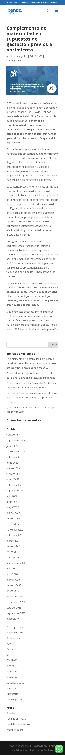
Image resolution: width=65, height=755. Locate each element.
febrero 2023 (13, 474)
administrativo (14, 632)
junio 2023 (12, 462)
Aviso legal (41, 746)
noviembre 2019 (15, 602)
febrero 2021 (13, 546)
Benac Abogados (18, 56)
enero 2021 (12, 552)
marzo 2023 (13, 468)
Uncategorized (13, 60)
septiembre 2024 (16, 440)
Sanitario (11, 677)
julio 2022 (11, 496)
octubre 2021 (13, 535)
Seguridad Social (15, 682)
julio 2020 (11, 568)
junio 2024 (12, 446)
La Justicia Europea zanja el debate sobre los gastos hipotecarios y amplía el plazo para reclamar (31, 398)
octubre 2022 (13, 485)
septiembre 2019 (16, 613)
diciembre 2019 (15, 596)
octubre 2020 (13, 557)
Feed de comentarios (18, 724)
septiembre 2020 (16, 563)
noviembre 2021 (15, 529)
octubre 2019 (13, 607)
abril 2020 (12, 574)
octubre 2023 (13, 457)
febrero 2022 (13, 518)
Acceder (10, 713)
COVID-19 (12, 660)
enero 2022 (12, 524)
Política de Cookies (41, 750)
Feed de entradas (16, 718)
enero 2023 (12, 479)
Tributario (12, 693)
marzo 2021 (13, 540)
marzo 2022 (13, 512)
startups (11, 688)
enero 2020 (12, 590)
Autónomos (13, 638)
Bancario (11, 649)
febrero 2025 (13, 434)
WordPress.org (15, 729)
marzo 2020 (13, 579)
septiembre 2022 (16, 490)
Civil (8, 654)
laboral (10, 666)
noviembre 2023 (15, 451)
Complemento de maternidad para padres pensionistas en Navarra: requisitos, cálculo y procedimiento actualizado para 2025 (32, 363)
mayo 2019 (12, 618)
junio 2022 (12, 501)
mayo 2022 (12, 507)
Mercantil (11, 671)
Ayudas (10, 643)
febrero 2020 (13, 585)
